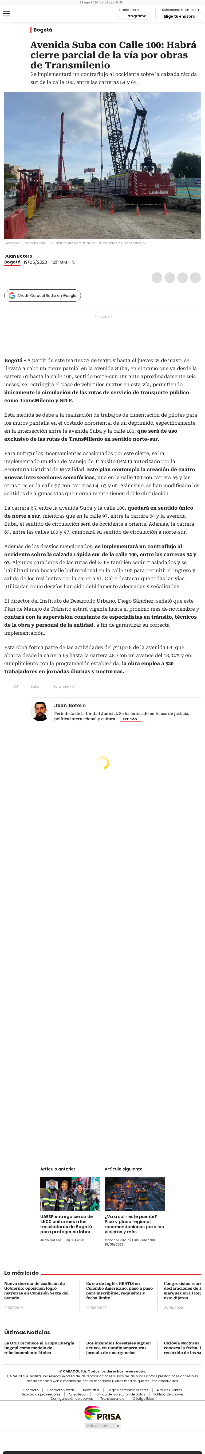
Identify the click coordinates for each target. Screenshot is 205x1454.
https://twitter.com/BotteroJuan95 (36, 256)
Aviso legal (77, 1394)
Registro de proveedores (40, 1394)
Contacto (30, 1390)
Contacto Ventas (61, 1390)
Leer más (128, 719)
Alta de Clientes (169, 1390)
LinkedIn (182, 277)
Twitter (169, 277)
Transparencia (112, 1399)
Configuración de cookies (71, 1399)
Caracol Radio (25, 14)
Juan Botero (18, 256)
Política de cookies (168, 1394)
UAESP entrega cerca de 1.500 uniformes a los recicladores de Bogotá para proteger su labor (66, 1224)
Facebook (157, 277)
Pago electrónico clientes (128, 1390)
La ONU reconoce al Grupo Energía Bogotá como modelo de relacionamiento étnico (39, 1348)
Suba (35, 686)
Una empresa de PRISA (102, 1412)
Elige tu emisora (179, 16)
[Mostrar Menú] (6, 13)
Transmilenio (63, 686)
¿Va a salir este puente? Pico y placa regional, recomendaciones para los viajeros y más (134, 1224)
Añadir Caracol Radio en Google (46, 295)
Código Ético (143, 1399)
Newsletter (91, 1390)
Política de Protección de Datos (120, 1394)
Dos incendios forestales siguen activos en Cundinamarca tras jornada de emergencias (118, 1348)
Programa (137, 16)
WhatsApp (195, 277)
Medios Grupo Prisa (103, 1425)
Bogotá (43, 30)
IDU (15, 686)
